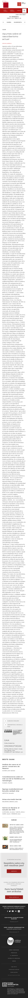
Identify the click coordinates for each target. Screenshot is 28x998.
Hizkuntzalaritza (9, 743)
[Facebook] (7, 911)
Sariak (14, 961)
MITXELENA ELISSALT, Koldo (13, 749)
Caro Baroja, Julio (9, 750)
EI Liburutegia (14, 955)
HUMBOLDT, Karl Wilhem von (13, 752)
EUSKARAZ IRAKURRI (13, 720)
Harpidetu (19, 10)
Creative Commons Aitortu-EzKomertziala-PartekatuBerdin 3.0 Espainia (17, 732)
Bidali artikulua (14, 897)
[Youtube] (13, 911)
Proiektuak (14, 952)
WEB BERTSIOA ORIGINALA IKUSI (15, 725)
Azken (5, 11)
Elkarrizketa (18, 22)
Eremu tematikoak (14, 949)
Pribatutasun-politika (14, 969)
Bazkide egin (13, 921)
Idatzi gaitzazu (13, 931)
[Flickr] (16, 911)
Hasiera (9, 22)
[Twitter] (10, 911)
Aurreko (12, 11)
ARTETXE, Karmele (7, 43)
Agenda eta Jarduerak (14, 958)
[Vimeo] (19, 911)
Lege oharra (14, 966)
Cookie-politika (14, 972)
